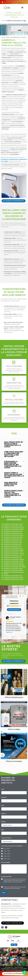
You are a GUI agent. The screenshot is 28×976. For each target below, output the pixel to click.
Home (3, 20)
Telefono (4, 813)
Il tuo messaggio (5, 862)
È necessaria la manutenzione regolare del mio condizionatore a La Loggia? (12, 465)
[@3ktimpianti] (9, 937)
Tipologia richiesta (6, 837)
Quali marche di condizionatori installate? (10, 484)
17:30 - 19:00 (7, 858)
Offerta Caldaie (14, 729)
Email (3, 805)
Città (3, 829)
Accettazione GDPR (6, 876)
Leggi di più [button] (9, 632)
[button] (22, 7)
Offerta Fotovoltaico (14, 761)
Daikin (7, 107)
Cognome (4, 797)
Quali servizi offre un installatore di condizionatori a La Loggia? (13, 444)
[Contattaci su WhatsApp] (25, 973)
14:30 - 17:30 (7, 856)
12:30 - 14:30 (7, 853)
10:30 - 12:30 (7, 851)
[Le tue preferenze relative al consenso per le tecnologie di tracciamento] (1, 732)
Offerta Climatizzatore (14, 697)
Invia (3, 892)
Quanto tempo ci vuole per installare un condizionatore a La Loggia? (14, 475)
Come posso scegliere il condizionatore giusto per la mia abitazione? (13, 454)
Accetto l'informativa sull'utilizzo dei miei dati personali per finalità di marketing (15, 887)
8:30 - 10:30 (6, 848)
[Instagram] (6, 927)
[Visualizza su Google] (7, 617)
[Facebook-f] (2, 927)
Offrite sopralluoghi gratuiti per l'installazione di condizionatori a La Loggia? (13, 494)
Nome (3, 789)
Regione (3, 821)
